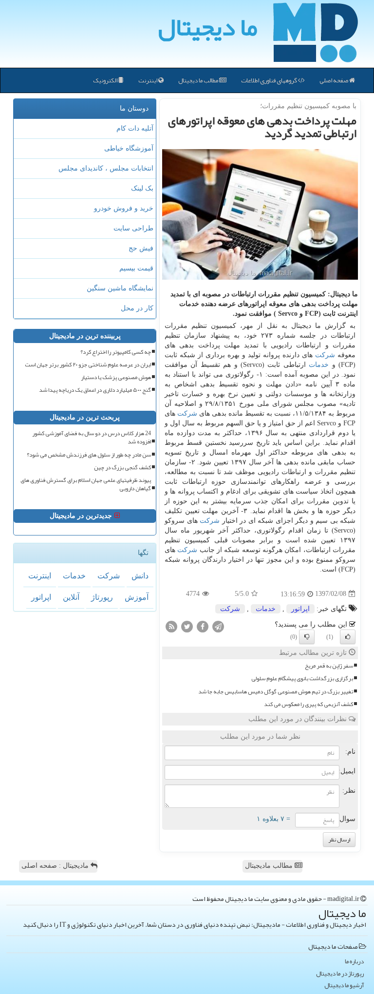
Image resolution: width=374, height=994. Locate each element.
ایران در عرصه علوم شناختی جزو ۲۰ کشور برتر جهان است (88, 364)
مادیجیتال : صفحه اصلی (56, 865)
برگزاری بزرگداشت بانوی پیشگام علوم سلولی (302, 678)
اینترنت (148, 80)
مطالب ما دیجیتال (198, 80)
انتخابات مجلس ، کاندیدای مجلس (105, 168)
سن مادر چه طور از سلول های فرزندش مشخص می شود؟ (89, 454)
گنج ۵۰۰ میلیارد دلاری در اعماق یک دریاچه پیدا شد (95, 390)
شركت (325, 355)
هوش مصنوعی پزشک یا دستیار (116, 377)
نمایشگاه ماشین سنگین (120, 288)
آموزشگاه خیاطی (128, 148)
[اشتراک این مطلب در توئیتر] (187, 626)
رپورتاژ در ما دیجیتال (340, 973)
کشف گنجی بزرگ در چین (122, 467)
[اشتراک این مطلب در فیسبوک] (202, 626)
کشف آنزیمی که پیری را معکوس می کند (308, 704)
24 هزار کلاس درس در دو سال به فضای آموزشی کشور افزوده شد (91, 437)
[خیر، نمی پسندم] (307, 637)
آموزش (137, 597)
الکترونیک (105, 80)
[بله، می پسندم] (347, 637)
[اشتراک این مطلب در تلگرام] (218, 626)
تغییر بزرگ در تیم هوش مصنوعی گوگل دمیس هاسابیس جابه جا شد (275, 691)
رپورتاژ (102, 597)
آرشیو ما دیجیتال (344, 985)
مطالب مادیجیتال (270, 865)
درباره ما (354, 961)
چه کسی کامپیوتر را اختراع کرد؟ (115, 352)
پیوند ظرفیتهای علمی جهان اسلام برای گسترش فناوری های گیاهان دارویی (85, 484)
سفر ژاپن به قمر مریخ (329, 665)
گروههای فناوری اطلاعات (269, 80)
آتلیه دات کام (134, 128)
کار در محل (137, 308)
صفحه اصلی (334, 80)
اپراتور (300, 608)
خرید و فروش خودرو (123, 208)
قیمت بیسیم (136, 268)
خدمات (319, 364)
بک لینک (142, 188)
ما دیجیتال (208, 26)
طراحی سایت (133, 228)
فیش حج (141, 248)
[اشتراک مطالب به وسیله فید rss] (171, 626)
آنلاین (71, 597)
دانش (140, 576)
